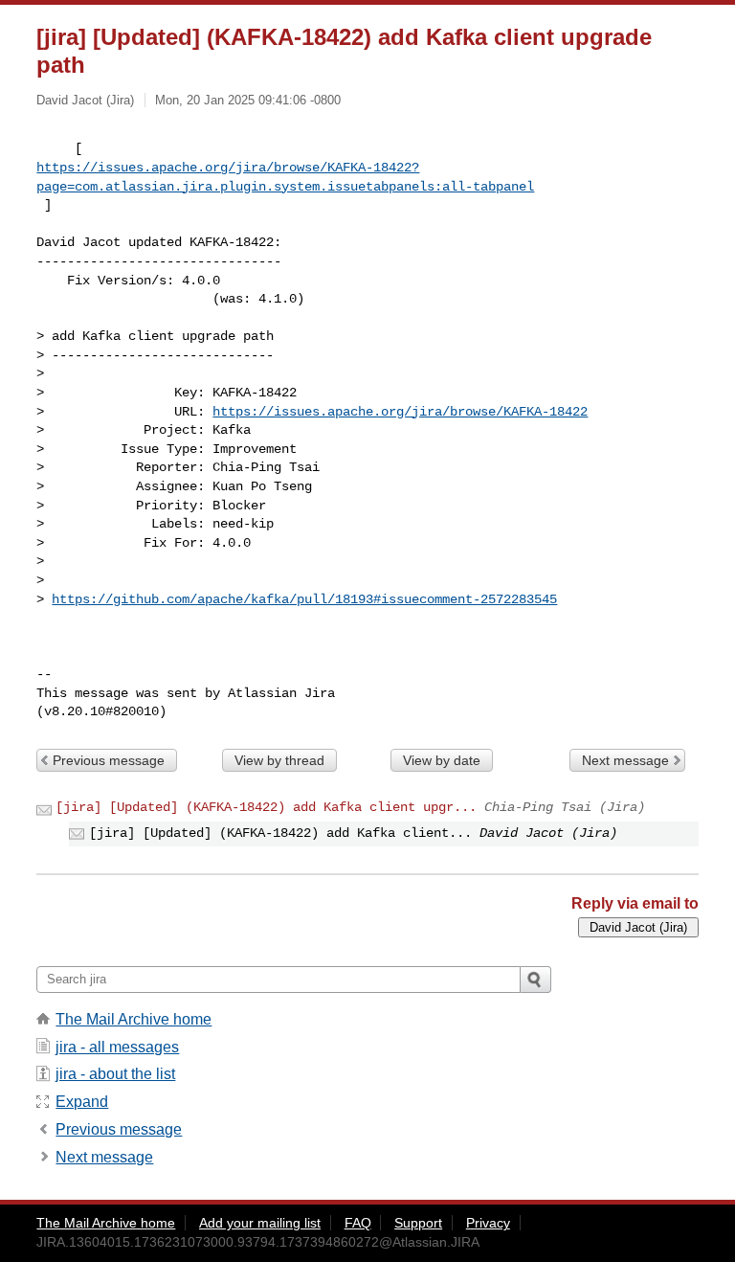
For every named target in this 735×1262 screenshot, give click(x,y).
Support (418, 1222)
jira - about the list (115, 1074)
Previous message (109, 760)
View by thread (279, 760)
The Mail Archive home (134, 1019)
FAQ (358, 1222)
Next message (625, 760)
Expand (82, 1101)
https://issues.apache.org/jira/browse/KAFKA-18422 (400, 411)
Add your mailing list (260, 1222)
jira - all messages (117, 1047)
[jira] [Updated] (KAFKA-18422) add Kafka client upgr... (266, 807)
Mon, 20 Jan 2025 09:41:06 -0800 (248, 100)
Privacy (488, 1222)
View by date (441, 760)
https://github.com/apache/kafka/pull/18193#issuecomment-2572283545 (304, 599)
